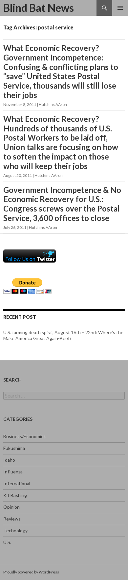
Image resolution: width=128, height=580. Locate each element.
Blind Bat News (38, 7)
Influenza (13, 471)
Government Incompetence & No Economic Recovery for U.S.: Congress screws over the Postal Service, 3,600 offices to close (62, 204)
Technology (15, 530)
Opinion (11, 507)
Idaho (9, 460)
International (16, 483)
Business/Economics (24, 436)
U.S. (7, 542)
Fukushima (14, 448)
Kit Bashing (15, 495)
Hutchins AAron (53, 104)
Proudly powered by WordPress (31, 572)
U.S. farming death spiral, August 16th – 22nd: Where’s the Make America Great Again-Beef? (63, 335)
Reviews (12, 518)
